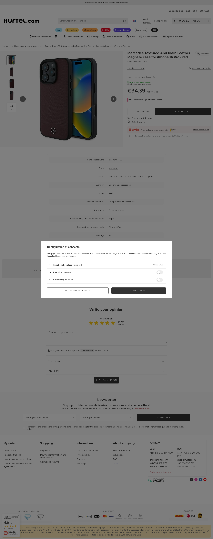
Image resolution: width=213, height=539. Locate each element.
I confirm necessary (78, 290)
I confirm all (138, 290)
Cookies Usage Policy (113, 253)
